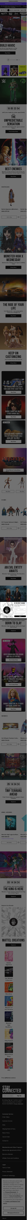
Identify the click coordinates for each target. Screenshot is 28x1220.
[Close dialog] (25, 602)
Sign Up (20, 616)
